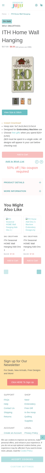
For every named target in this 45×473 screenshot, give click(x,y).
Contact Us (9, 408)
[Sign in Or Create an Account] (36, 5)
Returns (7, 416)
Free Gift (28, 408)
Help (6, 404)
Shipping (8, 412)
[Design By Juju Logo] (18, 5)
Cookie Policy (27, 451)
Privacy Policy (31, 433)
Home (4, 14)
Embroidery (30, 404)
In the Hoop (30, 412)
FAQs (6, 400)
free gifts (16, 133)
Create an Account (13, 433)
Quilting (28, 416)
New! (26, 400)
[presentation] (39, 272)
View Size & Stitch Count (12, 113)
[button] (41, 5)
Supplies (28, 421)
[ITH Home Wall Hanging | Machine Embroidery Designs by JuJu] (15, 101)
